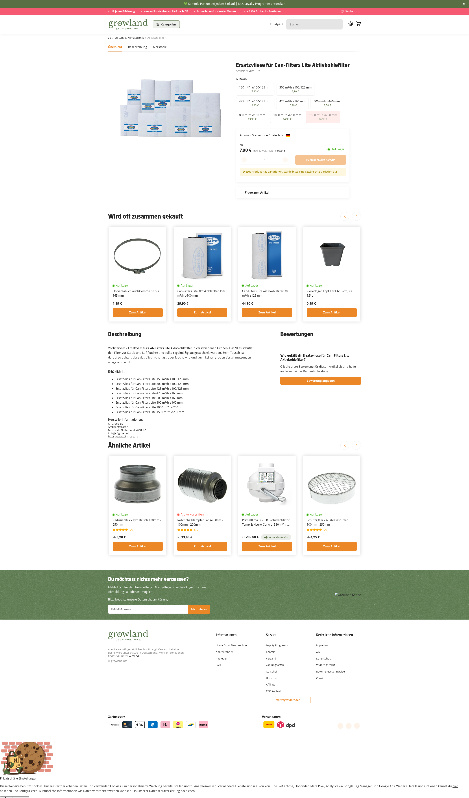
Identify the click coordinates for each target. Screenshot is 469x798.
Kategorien (168, 24)
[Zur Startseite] (128, 24)
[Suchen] (338, 24)
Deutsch (350, 11)
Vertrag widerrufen (288, 700)
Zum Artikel (137, 312)
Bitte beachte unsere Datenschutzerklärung (138, 599)
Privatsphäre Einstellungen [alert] (18, 778)
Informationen (226, 635)
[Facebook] (340, 726)
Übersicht (115, 47)
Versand (280, 150)
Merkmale (160, 47)
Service (271, 635)
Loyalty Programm (257, 4)
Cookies (321, 678)
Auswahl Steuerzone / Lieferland (262, 135)
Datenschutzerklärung (164, 791)
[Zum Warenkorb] (358, 24)
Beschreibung (137, 47)
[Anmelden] (350, 25)
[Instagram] (357, 726)
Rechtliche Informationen (334, 635)
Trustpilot (276, 24)
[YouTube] (349, 726)
